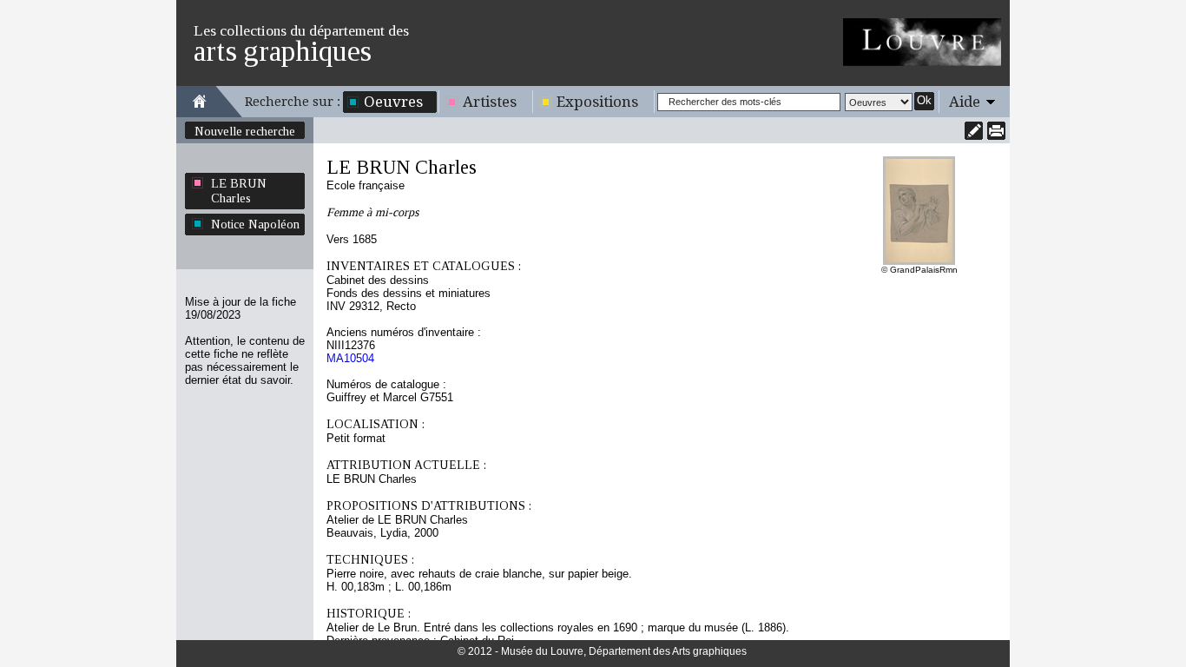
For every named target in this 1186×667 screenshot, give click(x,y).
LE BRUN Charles (239, 190)
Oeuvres (393, 101)
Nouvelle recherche (244, 131)
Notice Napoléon (255, 224)
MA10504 (350, 358)
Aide (964, 101)
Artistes (490, 101)
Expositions (597, 101)
